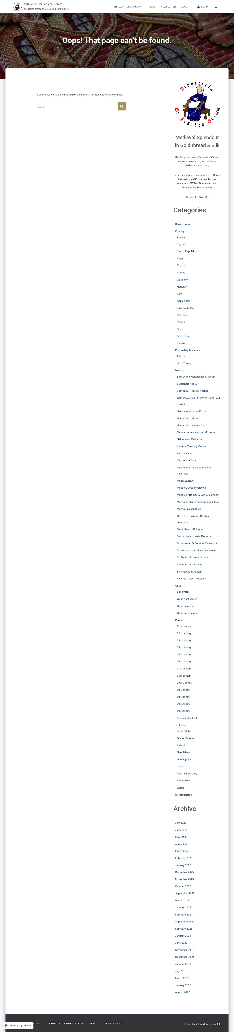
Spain (180, 329)
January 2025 (183, 907)
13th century (184, 640)
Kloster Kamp (185, 453)
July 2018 (180, 971)
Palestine (182, 315)
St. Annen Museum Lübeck (192, 557)
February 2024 (183, 914)
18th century (184, 675)
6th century (183, 696)
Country (179, 231)
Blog (152, 6)
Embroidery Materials (187, 350)
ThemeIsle (215, 1023)
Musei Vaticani (185, 480)
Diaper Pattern (185, 738)
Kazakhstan (183, 300)
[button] (143, 6)
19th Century (184, 682)
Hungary (182, 286)
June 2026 (181, 829)
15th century (184, 654)
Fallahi (181, 745)
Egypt (180, 258)
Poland (181, 321)
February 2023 (183, 928)
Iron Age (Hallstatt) (188, 717)
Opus (178, 585)
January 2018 (183, 985)
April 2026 (181, 844)
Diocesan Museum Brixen (192, 411)
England (181, 265)
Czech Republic (186, 251)
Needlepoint (184, 759)
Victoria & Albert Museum (191, 578)
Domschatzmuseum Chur (191, 425)
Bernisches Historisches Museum (196, 376)
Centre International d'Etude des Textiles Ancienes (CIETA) (199, 179)
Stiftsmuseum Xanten (189, 571)
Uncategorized (183, 794)
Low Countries (185, 307)
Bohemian (183, 591)
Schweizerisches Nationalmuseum (196, 550)
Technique (181, 725)
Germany (182, 279)
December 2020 (184, 956)
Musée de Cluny (186, 460)
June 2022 (181, 942)
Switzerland (183, 336)
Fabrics (181, 356)
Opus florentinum (187, 612)
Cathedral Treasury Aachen (193, 390)
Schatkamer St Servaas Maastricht (197, 543)
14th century (184, 647)
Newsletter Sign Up (197, 197)
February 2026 (183, 858)
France (181, 272)
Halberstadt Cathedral (189, 439)
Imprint (93, 1023)
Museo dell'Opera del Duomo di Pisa (198, 501)
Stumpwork (183, 780)
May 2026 (181, 836)
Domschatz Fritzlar (188, 418)
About (185, 6)
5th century (183, 689)
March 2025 (182, 900)
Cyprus (181, 244)
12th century (184, 633)
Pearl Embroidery (187, 773)
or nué (180, 766)
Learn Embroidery (130, 6)
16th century (184, 661)
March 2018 (182, 978)
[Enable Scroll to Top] (226, 1024)
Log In (204, 6)
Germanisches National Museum (196, 432)
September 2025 (185, 893)
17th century (184, 668)
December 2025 (184, 872)
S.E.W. (209, 187)
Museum (180, 370)
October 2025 (183, 886)
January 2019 (183, 963)
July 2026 (180, 822)
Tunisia (181, 343)
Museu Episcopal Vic (189, 508)
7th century (183, 703)
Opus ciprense (185, 606)
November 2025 (184, 879)
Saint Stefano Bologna (190, 529)
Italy (179, 293)
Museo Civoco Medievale (191, 487)
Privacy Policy (114, 1023)
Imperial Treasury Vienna (191, 446)
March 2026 (182, 850)
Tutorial (179, 787)
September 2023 (185, 921)
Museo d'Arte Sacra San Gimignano (197, 494)
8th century (183, 710)
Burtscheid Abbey (187, 383)
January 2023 (183, 935)
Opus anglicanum (187, 598)
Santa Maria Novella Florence (194, 536)
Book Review (182, 224)
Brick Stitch (183, 731)
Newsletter (168, 6)
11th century (184, 626)
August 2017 (182, 992)
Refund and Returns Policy (66, 1023)
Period (179, 620)
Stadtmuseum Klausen (190, 564)
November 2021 (184, 949)
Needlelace (183, 752)
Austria (181, 237)
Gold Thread (184, 363)
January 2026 (183, 865)
